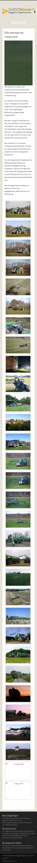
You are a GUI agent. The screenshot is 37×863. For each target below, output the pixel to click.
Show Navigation (30, 18)
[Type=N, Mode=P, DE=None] (17, 286)
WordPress (13, 861)
